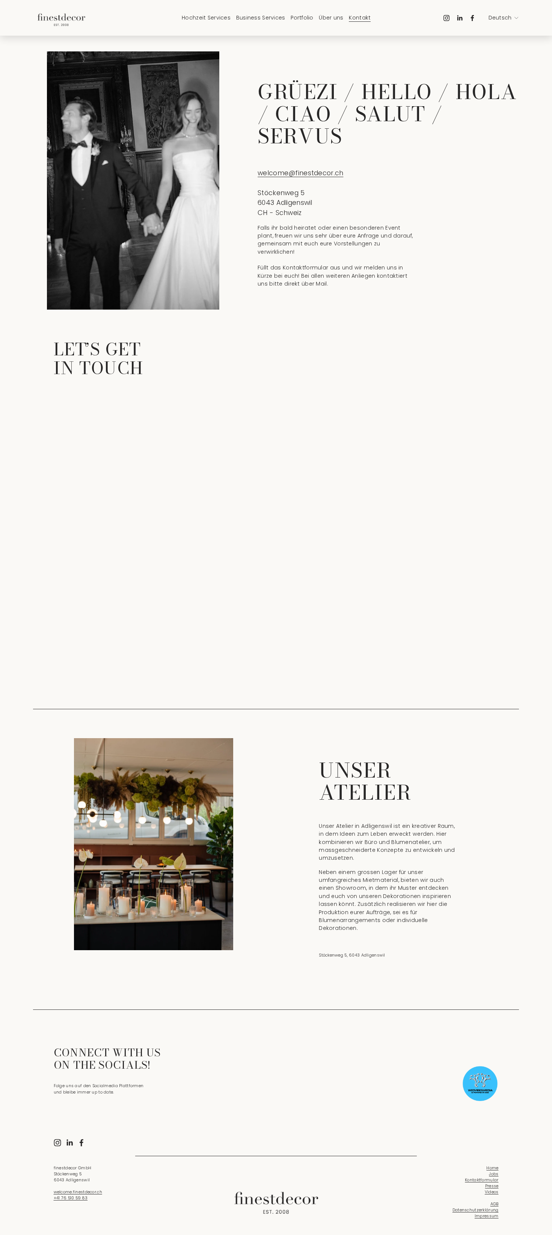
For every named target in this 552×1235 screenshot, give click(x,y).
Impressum (487, 1216)
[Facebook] (472, 18)
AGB (494, 1204)
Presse (492, 1186)
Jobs (493, 1174)
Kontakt (360, 17)
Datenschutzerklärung (475, 1210)
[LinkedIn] (459, 18)
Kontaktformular (481, 1180)
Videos (492, 1192)
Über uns (331, 17)
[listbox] (504, 18)
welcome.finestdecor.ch (78, 1192)
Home (492, 1168)
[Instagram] (446, 18)
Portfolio (302, 17)
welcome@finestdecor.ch (300, 173)
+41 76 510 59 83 (71, 1198)
